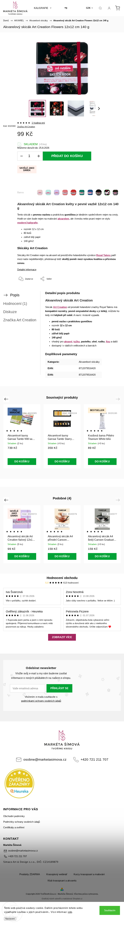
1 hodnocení (38, 123)
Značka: (26, 127)
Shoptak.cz (77, 899)
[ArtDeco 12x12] (115, 192)
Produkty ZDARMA (29, 874)
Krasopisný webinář (56, 874)
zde (70, 912)
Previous (6, 399)
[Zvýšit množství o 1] (39, 156)
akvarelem (63, 218)
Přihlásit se (59, 688)
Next (118, 399)
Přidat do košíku (67, 156)
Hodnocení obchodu (62, 578)
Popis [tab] (15, 295)
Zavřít (112, 289)
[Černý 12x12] (98, 192)
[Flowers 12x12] (107, 192)
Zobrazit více (62, 637)
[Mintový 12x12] (48, 192)
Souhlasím (109, 910)
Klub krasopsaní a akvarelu (62, 880)
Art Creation (60, 307)
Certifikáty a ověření (13, 827)
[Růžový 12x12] (40, 192)
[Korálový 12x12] (65, 192)
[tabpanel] (102, 436)
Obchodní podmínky (14, 816)
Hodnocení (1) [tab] (15, 303)
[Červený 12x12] (73, 192)
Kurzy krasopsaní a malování (89, 874)
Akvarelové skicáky (89, 362)
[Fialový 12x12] (56, 192)
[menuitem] (42, 8)
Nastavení (10, 918)
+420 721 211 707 (94, 759)
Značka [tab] (19, 320)
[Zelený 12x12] (82, 192)
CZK (88, 8)
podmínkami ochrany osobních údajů (41, 701)
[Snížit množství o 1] (21, 156)
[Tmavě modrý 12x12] (90, 192)
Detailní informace (26, 269)
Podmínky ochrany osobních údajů (21, 822)
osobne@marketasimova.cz (45, 759)
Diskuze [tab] (10, 312)
